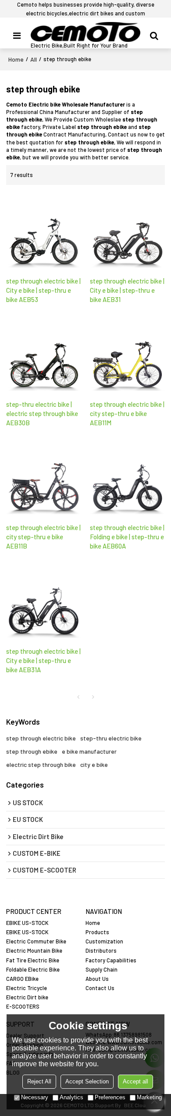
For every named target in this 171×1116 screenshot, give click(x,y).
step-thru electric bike (111, 738)
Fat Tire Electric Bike (32, 960)
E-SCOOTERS (22, 1006)
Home (16, 59)
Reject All (39, 1081)
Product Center (33, 911)
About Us (97, 978)
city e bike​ (94, 764)
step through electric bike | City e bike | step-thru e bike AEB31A (43, 660)
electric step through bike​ (41, 764)
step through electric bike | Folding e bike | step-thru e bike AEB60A (127, 536)
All (33, 59)
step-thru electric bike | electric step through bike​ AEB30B (42, 413)
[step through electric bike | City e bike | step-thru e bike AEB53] (43, 231)
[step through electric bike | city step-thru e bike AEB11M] (127, 354)
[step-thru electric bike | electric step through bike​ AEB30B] (43, 354)
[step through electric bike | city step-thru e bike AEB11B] (43, 477)
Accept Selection (87, 1081)
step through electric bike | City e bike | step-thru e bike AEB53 (43, 290)
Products (97, 932)
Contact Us (100, 987)
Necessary (34, 1097)
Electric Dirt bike (27, 997)
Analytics (71, 1097)
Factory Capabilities (111, 960)
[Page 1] (78, 696)
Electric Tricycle (26, 987)
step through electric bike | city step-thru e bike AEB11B (43, 536)
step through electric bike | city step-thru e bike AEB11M (127, 413)
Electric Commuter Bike (36, 941)
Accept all (135, 1081)
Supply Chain (102, 969)
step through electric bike (41, 738)
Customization (104, 941)
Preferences (110, 1097)
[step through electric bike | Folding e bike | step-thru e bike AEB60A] (127, 477)
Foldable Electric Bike (33, 969)
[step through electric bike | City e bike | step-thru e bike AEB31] (127, 231)
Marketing (149, 1097)
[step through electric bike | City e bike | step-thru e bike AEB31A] (43, 601)
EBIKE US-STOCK (27, 922)
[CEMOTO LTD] (85, 32)
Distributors (101, 950)
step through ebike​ (31, 751)
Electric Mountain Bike (34, 950)
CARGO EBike (22, 978)
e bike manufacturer (89, 751)
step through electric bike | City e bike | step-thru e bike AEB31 (127, 290)
